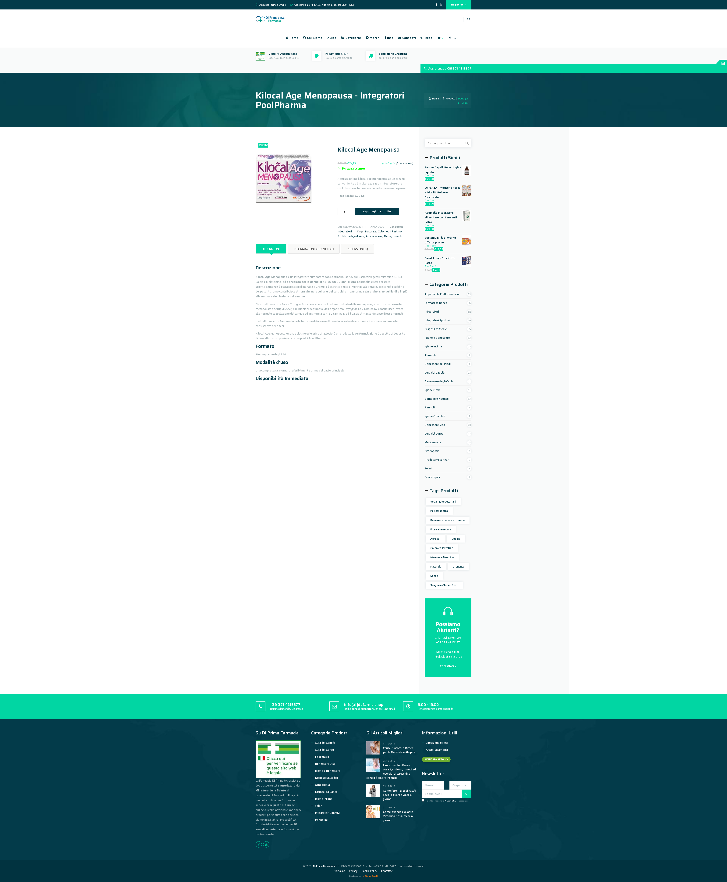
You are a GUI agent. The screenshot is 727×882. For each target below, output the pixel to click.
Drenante (458, 566)
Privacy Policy (450, 801)
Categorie (353, 37)
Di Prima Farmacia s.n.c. (326, 866)
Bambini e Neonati (437, 398)
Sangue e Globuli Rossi (444, 585)
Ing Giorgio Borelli (369, 876)
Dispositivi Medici (436, 329)
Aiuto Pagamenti (437, 749)
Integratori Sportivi (437, 320)
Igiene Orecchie (435, 416)
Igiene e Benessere (437, 337)
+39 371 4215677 (448, 642)
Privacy (353, 871)
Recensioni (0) (357, 249)
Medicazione (433, 442)
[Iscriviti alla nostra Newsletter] (466, 794)
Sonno (434, 575)
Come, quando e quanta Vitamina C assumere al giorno (398, 816)
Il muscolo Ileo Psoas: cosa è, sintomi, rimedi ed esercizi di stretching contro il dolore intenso (391, 771)
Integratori (345, 231)
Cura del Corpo (434, 433)
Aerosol (435, 538)
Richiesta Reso (434, 759)
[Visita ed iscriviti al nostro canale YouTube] (440, 4)
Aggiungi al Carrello (377, 211)
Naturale (370, 231)
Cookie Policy (369, 871)
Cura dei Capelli (435, 372)
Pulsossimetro (439, 510)
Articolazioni (374, 236)
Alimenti (430, 355)
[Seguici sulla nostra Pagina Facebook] (436, 4)
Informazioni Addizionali (314, 249)
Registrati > (458, 4)
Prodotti (450, 98)
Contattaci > (448, 666)
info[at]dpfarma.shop (448, 656)
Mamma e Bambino (442, 557)
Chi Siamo (314, 37)
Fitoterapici (432, 477)
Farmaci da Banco (436, 302)
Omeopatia (432, 451)
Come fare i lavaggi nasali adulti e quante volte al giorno (399, 795)
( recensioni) (404, 163)
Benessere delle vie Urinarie (447, 520)
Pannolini (431, 407)
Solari (428, 468)
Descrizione (271, 249)
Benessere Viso (435, 424)
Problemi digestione (351, 236)
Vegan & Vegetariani (443, 501)
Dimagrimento (393, 236)
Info (390, 37)
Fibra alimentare (440, 529)
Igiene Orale (433, 390)
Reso (428, 37)
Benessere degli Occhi (439, 381)
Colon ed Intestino (390, 231)
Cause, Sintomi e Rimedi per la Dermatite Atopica (399, 750)
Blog (333, 37)
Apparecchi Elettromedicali (442, 294)
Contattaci (387, 871)
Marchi (374, 37)
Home (293, 37)
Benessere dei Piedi (438, 363)
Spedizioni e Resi (437, 742)
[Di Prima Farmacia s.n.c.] (270, 18)
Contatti (408, 37)
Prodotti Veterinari (437, 459)
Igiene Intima (433, 346)
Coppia (456, 538)
